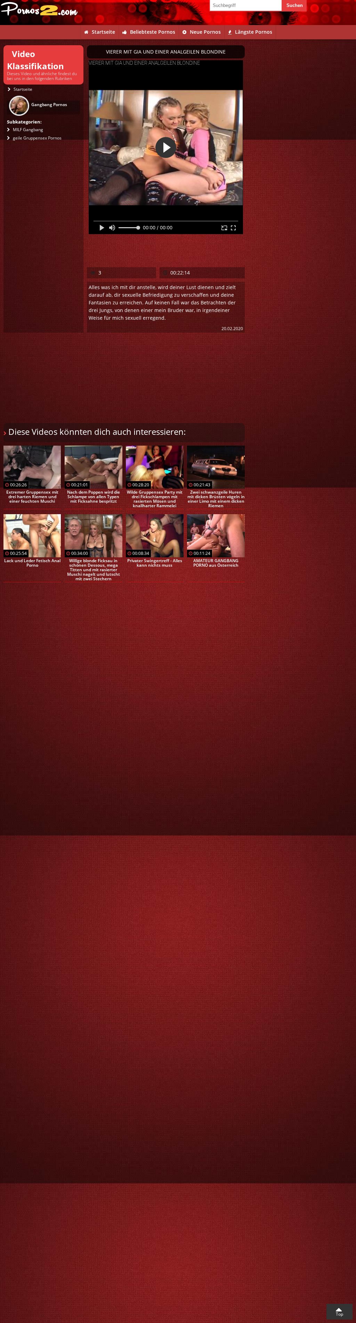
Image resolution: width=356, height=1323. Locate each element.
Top (339, 1314)
